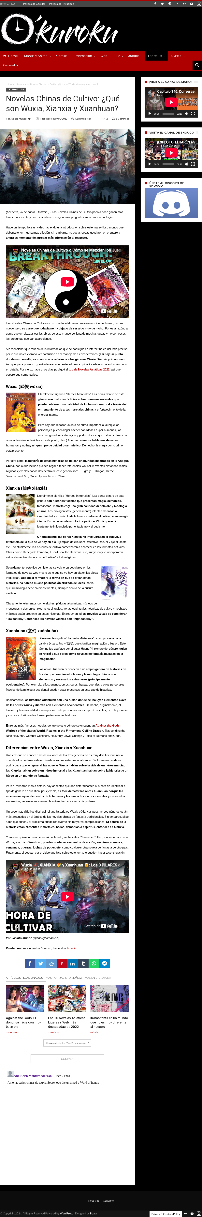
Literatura (21, 84)
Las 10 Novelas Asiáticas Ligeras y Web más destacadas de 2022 (66, 1022)
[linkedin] (72, 963)
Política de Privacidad (61, 3)
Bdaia (93, 1213)
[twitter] (40, 963)
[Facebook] (155, 4)
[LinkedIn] (177, 4)
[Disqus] (67, 1118)
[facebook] (30, 963)
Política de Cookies (34, 3)
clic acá (70, 948)
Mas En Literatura (98, 977)
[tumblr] (83, 963)
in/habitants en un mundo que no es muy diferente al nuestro (109, 1022)
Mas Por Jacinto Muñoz (64, 977)
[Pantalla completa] (193, 114)
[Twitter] (162, 4)
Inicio (9, 84)
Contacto (108, 1200)
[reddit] (51, 963)
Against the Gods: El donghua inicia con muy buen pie (23, 1022)
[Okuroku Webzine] (59, 13)
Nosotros (93, 1200)
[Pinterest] (169, 4)
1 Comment (122, 118)
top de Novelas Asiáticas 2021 (89, 369)
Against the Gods (107, 725)
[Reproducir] (150, 114)
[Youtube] (191, 4)
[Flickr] (184, 4)
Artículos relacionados (24, 977)
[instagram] (199, 4)
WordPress (66, 1213)
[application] (171, 102)
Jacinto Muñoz (18, 118)
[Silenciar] (187, 114)
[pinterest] (62, 963)
